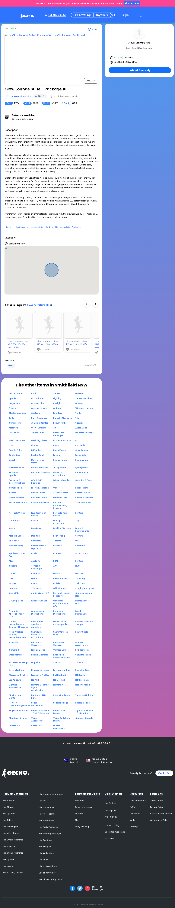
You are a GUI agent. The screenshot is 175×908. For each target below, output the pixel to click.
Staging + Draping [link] (84, 588)
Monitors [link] (35, 535)
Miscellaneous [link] (16, 393)
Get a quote (110, 810)
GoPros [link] (57, 408)
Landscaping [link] (81, 487)
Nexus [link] (56, 445)
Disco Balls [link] (80, 455)
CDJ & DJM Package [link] (36, 481)
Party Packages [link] (39, 418)
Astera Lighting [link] (16, 670)
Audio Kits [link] (14, 593)
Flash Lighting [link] (82, 670)
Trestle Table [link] (15, 450)
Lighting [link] (57, 398)
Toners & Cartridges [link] (36, 567)
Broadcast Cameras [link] (58, 643)
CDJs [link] (78, 440)
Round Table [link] (59, 450)
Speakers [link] (13, 398)
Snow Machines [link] (83, 654)
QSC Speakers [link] (82, 467)
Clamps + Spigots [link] (84, 718)
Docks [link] (12, 573)
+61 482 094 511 (57, 15)
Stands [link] (56, 662)
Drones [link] (12, 408)
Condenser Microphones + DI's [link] (60, 603)
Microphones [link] (37, 398)
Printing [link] (79, 513)
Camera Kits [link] (15, 650)
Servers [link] (79, 535)
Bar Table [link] (80, 445)
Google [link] (13, 583)
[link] (26, 16)
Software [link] (80, 545)
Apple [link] (78, 520)
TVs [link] (77, 418)
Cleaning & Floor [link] (83, 480)
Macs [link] (11, 561)
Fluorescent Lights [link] (18, 675)
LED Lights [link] (80, 675)
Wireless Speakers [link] (62, 480)
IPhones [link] (57, 553)
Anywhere (101, 15)
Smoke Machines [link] (83, 398)
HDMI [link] (55, 561)
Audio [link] (12, 528)
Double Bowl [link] (37, 455)
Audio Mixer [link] (81, 427)
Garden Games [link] (16, 497)
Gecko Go (164, 773)
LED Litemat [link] (59, 680)
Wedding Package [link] (84, 432)
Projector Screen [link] (39, 467)
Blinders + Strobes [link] (40, 670)
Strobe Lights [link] (60, 460)
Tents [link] (78, 413)
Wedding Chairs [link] (39, 440)
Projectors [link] (14, 403)
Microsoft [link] (80, 573)
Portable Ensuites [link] (18, 502)
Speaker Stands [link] (39, 600)
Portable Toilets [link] (39, 497)
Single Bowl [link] (14, 455)
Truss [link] (56, 427)
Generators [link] (15, 423)
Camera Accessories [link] (81, 643)
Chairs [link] (34, 393)
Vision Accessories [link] (37, 719)
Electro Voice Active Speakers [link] (61, 623)
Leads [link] (34, 578)
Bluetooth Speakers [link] (14, 474)
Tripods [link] (79, 662)
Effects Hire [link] (15, 725)
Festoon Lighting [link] (61, 670)
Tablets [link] (57, 540)
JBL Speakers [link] (59, 467)
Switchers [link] (80, 583)
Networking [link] (59, 535)
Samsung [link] (80, 578)
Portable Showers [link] (84, 497)
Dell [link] (11, 578)
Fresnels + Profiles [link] (40, 675)
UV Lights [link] (57, 403)
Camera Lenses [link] (39, 408)
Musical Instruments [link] (59, 727)
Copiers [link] (13, 565)
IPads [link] (34, 553)
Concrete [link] (58, 487)
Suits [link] (11, 418)
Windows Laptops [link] (84, 408)
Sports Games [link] (82, 492)
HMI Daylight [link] (59, 675)
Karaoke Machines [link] (62, 418)
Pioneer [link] (35, 445)
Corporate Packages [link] (58, 434)
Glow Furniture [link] (38, 427)
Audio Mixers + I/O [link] (40, 593)
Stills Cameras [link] (16, 654)
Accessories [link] (81, 553)
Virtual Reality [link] (16, 545)
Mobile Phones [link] (16, 535)
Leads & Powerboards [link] (82, 529)
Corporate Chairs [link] (62, 440)
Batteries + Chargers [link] (36, 643)
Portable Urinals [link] (17, 513)
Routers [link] (13, 588)
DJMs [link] (11, 445)
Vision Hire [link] (36, 725)
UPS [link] (77, 540)
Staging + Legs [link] (60, 702)
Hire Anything (82, 15)
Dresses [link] (79, 403)
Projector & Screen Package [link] (17, 481)
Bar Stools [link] (14, 432)
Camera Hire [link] (37, 403)
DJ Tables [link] (36, 450)
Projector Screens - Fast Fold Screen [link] (40, 712)
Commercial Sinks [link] (40, 502)
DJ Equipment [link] (16, 600)
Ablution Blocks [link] (83, 502)
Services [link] (57, 545)
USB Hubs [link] (35, 573)
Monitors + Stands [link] (18, 718)
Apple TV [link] (35, 561)
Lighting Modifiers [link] (84, 684)
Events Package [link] (17, 440)
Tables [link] (56, 393)
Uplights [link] (13, 460)
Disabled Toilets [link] (61, 497)
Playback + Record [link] (18, 710)
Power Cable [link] (81, 632)
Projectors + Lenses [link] (59, 712)
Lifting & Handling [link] (40, 487)
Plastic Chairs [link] (38, 492)
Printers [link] (79, 561)
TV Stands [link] (36, 588)
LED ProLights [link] (82, 680)
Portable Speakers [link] (40, 472)
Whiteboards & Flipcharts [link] (38, 547)
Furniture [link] (57, 413)
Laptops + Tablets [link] (84, 702)
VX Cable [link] (13, 642)
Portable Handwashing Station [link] (60, 505)
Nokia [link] (34, 583)
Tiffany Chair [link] (37, 432)
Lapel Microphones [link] (82, 612)
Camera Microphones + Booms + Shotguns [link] (18, 624)
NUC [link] (77, 565)
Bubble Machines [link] (39, 654)
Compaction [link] (15, 487)
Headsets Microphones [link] (59, 612)
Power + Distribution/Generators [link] (21, 704)
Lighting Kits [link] (59, 684)
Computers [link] (15, 520)
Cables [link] (34, 520)
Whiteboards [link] (59, 588)
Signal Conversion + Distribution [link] (84, 712)
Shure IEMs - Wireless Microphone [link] (37, 635)
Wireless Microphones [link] (59, 474)
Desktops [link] (36, 528)
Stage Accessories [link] (37, 704)
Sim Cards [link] (36, 540)
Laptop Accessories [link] (59, 522)
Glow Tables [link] (81, 450)
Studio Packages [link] (61, 695)
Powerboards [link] (60, 578)
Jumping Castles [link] (39, 423)
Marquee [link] (13, 427)
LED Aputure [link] (15, 680)
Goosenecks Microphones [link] (37, 612)
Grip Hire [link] (35, 662)
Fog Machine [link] (81, 460)
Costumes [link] (36, 413)
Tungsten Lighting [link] (84, 695)
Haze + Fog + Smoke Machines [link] (61, 656)
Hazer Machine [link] (16, 467)
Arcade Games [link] (60, 492)
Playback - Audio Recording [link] (61, 594)
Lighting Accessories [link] (15, 686)
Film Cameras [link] (38, 650)
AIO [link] (55, 565)
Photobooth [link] (81, 472)
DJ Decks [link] (79, 393)
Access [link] (12, 492)
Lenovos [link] (57, 573)
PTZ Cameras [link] (82, 650)
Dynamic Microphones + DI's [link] (16, 614)
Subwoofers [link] (81, 423)
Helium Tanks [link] (59, 423)
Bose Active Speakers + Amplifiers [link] (37, 624)
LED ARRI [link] (35, 680)
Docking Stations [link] (62, 528)
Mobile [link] (56, 583)
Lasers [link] (56, 455)
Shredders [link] (14, 540)
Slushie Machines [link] (17, 413)
